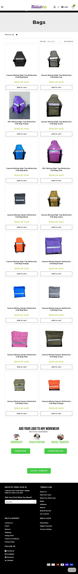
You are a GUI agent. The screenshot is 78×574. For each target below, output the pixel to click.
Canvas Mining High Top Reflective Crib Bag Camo (56, 216)
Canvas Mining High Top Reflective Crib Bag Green (56, 123)
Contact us (9, 523)
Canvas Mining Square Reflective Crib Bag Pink (21, 356)
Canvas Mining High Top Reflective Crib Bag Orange (21, 262)
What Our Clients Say (48, 498)
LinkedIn (9, 561)
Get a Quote (44, 514)
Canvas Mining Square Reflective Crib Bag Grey (56, 309)
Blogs (42, 501)
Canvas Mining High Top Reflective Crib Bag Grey (56, 76)
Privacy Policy (10, 542)
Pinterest (9, 557)
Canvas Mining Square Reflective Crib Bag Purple (56, 262)
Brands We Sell (45, 511)
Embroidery (44, 523)
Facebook (9, 551)
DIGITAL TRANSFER (39, 471)
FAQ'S (7, 526)
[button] (58, 7)
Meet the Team (45, 495)
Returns (8, 529)
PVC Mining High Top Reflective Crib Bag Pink (56, 169)
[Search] (34, 502)
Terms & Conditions (12, 539)
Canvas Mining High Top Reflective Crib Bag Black (21, 76)
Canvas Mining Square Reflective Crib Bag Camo (21, 402)
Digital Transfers (46, 526)
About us (43, 492)
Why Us (42, 507)
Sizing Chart (9, 535)
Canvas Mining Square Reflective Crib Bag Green (56, 356)
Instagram (9, 554)
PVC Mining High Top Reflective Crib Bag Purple (22, 123)
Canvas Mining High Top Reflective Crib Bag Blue (21, 169)
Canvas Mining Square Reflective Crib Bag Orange (56, 402)
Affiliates (43, 504)
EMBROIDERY (20, 451)
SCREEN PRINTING (55, 451)
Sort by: (43, 41)
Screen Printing (45, 529)
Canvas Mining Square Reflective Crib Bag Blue (21, 309)
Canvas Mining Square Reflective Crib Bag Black (21, 216)
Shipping (8, 532)
